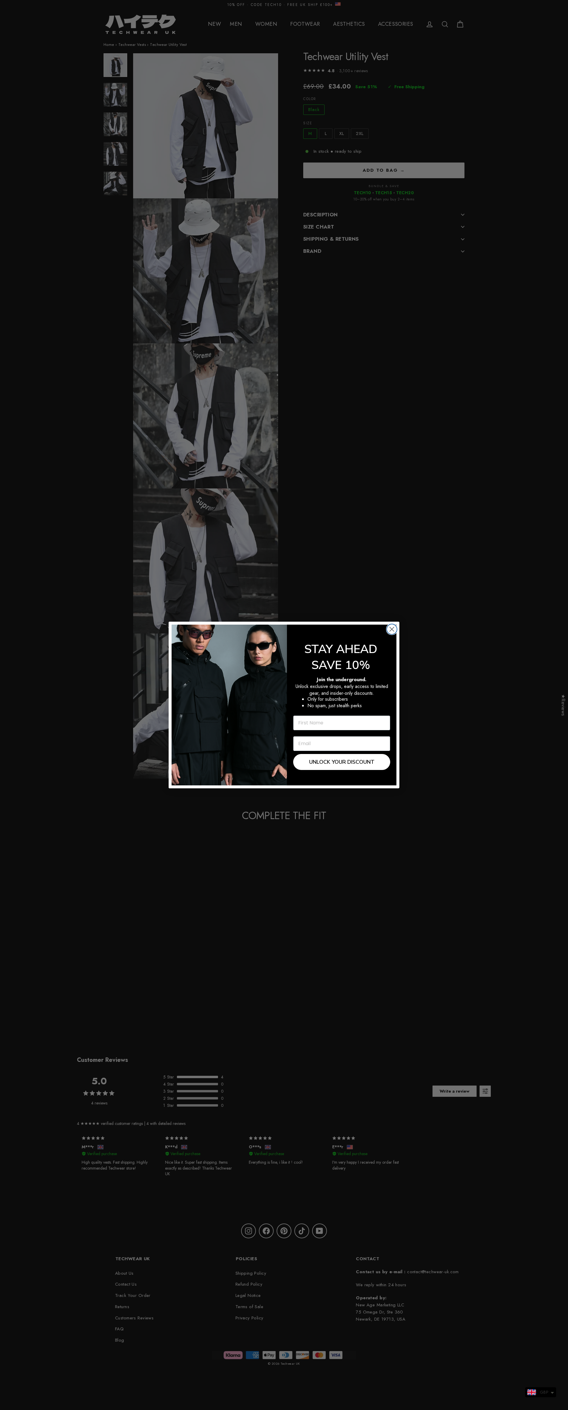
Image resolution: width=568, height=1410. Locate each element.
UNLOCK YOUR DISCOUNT (342, 762)
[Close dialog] (392, 629)
